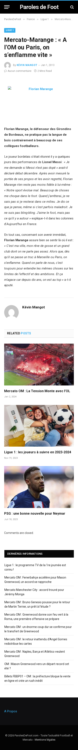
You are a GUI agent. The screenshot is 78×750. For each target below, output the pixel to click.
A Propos (10, 711)
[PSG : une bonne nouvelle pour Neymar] (39, 487)
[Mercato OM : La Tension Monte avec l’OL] (39, 364)
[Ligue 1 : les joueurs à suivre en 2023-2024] (39, 426)
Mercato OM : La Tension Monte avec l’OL (37, 391)
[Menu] (7, 7)
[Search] (71, 7)
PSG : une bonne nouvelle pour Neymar (34, 513)
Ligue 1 (10, 30)
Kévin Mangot (27, 65)
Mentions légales (45, 739)
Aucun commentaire (19, 71)
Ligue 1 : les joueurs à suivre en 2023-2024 (37, 452)
